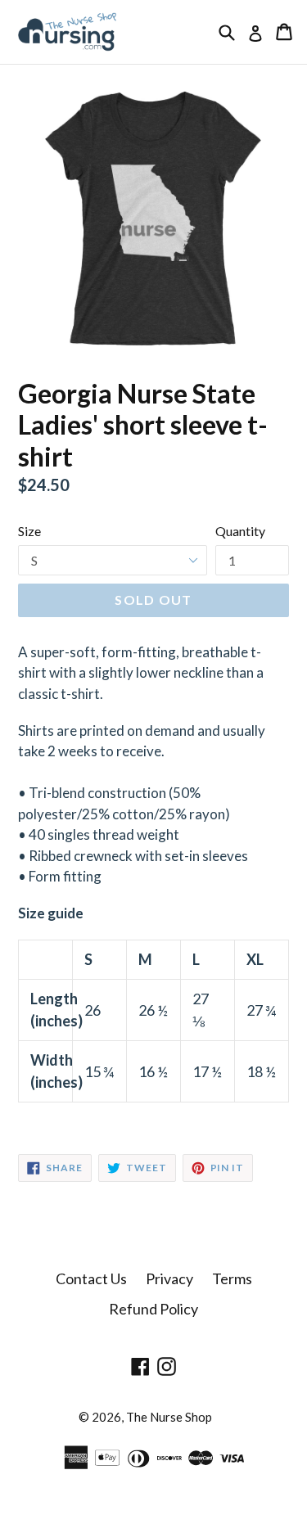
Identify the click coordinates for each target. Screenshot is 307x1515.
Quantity (240, 531)
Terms (232, 1278)
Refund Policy (153, 1309)
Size (29, 531)
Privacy (169, 1278)
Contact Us (91, 1278)
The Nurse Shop (169, 1416)
